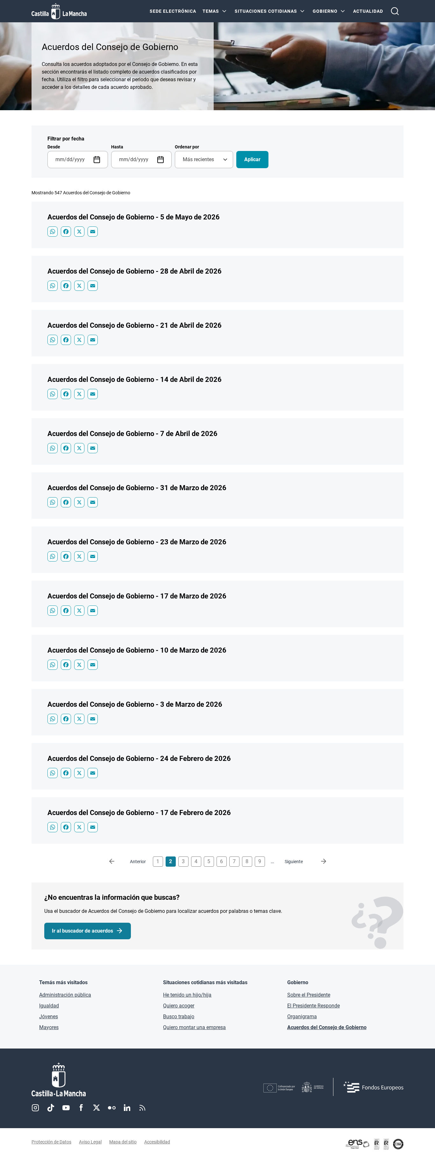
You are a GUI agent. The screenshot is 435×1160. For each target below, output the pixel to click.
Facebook (81, 1108)
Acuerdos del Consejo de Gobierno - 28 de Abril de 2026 (134, 271)
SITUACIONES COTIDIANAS (266, 11)
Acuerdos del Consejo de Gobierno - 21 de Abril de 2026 (134, 325)
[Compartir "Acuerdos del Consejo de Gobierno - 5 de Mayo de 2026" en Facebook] (66, 231)
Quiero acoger (178, 1006)
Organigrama (302, 1016)
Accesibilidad (157, 1141)
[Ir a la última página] (318, 861)
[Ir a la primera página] (117, 861)
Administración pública (65, 995)
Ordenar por (187, 146)
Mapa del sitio (123, 1141)
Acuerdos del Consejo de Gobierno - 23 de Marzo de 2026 (136, 542)
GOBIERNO (325, 11)
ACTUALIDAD (368, 11)
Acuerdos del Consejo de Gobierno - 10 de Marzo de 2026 (136, 650)
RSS (142, 1108)
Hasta (117, 146)
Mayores (49, 1027)
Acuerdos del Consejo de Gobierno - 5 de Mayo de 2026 (133, 217)
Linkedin (127, 1108)
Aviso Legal (90, 1141)
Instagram (35, 1108)
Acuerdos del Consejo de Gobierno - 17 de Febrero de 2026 (139, 813)
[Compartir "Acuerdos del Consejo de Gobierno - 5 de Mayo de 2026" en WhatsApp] (52, 231)
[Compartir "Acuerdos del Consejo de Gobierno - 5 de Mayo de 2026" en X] (79, 231)
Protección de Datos (51, 1141)
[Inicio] (118, 1080)
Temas (211, 11)
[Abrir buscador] (394, 11)
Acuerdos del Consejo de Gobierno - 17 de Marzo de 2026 (136, 596)
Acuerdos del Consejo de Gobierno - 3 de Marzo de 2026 (134, 704)
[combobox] (204, 159)
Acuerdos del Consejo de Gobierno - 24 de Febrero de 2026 (139, 759)
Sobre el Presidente (308, 995)
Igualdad (49, 1006)
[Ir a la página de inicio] (59, 11)
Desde (53, 146)
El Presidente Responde (313, 1006)
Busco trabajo (178, 1016)
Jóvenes (48, 1016)
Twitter (96, 1108)
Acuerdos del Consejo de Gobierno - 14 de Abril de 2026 (134, 379)
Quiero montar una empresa (194, 1027)
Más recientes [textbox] (198, 159)
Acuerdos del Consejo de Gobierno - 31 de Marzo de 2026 (136, 488)
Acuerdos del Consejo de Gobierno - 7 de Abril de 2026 (132, 434)
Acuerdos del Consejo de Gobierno (327, 1027)
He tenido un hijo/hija (187, 995)
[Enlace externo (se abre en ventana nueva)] (374, 1144)
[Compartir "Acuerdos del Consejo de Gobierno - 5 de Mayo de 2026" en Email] (93, 231)
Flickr (111, 1108)
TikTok (50, 1108)
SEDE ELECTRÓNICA (173, 11)
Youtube (66, 1108)
